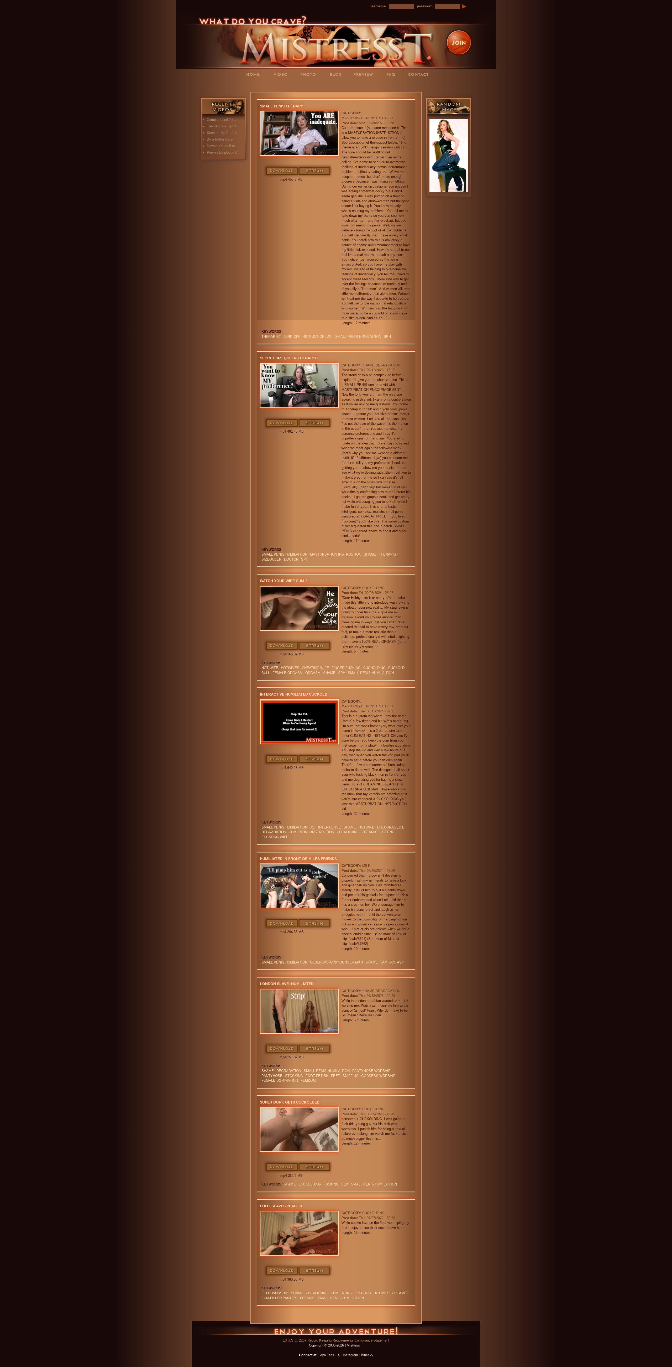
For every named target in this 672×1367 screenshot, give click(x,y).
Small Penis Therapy (281, 106)
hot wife (269, 668)
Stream (314, 171)
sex (344, 1184)
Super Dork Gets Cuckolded (289, 1102)
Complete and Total (221, 120)
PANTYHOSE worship (371, 1071)
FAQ (392, 74)
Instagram (350, 1355)
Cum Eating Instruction (311, 832)
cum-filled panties (279, 1298)
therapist (271, 337)
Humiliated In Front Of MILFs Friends (298, 859)
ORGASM (313, 673)
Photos (310, 74)
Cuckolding (373, 588)
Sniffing (351, 1076)
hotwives (290, 668)
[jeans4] (448, 155)
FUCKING (331, 1184)
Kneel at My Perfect (222, 133)
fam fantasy (392, 962)
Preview (365, 74)
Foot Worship (274, 1293)
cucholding (374, 668)
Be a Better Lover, (220, 139)
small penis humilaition (358, 337)
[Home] (336, 41)
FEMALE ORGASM (287, 673)
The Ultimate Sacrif (221, 126)
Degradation (273, 832)
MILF (366, 866)
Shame (370, 554)
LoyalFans (282, 85)
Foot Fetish (317, 1076)
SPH (387, 337)
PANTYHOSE (271, 1076)
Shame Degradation (381, 365)
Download (282, 171)
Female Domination (279, 1081)
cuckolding (348, 832)
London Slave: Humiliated (287, 984)
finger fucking (346, 668)
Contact (420, 74)
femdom (308, 1081)
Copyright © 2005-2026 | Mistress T (336, 1345)
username (378, 6)
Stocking (294, 1076)
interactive (329, 827)
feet (335, 1076)
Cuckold (396, 668)
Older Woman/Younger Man (336, 962)
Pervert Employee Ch (223, 152)
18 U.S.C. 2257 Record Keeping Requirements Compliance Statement (336, 1340)
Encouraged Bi (391, 827)
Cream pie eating (378, 832)
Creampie (401, 1293)
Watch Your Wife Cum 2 (283, 581)
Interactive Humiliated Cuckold (293, 694)
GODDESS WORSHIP (378, 1076)
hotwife (366, 827)
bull (265, 673)
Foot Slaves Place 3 (281, 1206)
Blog (337, 74)
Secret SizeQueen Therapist (289, 358)
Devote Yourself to (221, 146)
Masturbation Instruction (367, 118)
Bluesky (367, 1355)
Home (255, 74)
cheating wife (315, 668)
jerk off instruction (304, 337)
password (425, 6)
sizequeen (271, 559)
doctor (291, 559)
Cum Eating (341, 1293)
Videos (282, 74)
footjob (363, 1293)
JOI (330, 337)
